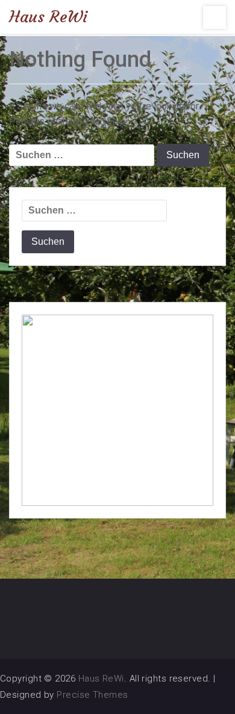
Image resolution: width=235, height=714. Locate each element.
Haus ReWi (48, 16)
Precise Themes (92, 694)
